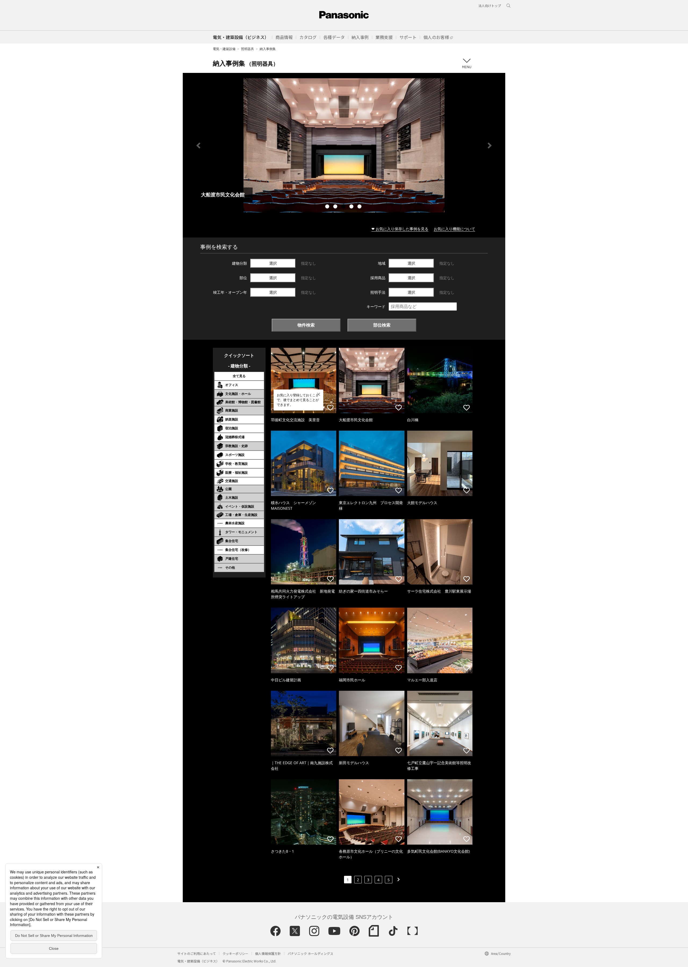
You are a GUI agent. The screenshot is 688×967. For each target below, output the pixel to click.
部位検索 (381, 325)
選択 (273, 263)
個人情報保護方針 (268, 953)
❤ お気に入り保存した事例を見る (399, 228)
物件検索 (306, 325)
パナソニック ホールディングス (310, 953)
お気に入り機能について (454, 228)
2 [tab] (336, 207)
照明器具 (247, 49)
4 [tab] (352, 207)
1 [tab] (328, 207)
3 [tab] (344, 207)
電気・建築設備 (224, 49)
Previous (198, 145)
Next (489, 145)
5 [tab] (360, 207)
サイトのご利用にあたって (196, 953)
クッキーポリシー (235, 953)
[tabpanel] (344, 145)
